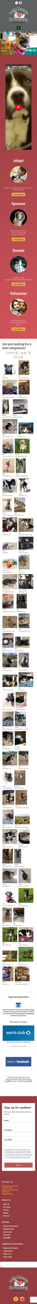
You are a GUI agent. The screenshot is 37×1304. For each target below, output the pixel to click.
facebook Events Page (15, 1014)
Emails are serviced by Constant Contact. (20, 1157)
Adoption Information (10, 1248)
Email (6, 1120)
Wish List (6, 1216)
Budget (5, 1213)
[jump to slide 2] (19, 53)
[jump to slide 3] (21, 53)
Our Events (7, 1207)
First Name (8, 1130)
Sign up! (18, 1165)
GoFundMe (6, 1238)
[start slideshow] (14, 53)
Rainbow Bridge (8, 1229)
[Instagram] (20, 2)
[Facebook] (16, 2)
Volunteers (7, 1235)
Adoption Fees (8, 1251)
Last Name (8, 1139)
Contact (6, 1210)
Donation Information (10, 1226)
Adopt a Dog (7, 1257)
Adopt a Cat (7, 1254)
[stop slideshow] (23, 53)
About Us (6, 1204)
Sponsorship (7, 1232)
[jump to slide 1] (17, 53)
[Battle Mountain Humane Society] (18, 15)
